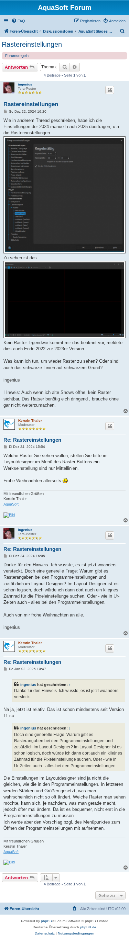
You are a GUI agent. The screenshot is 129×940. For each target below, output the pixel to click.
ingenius (25, 84)
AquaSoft (11, 504)
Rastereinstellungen (32, 44)
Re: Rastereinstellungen (32, 440)
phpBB (46, 921)
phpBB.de (88, 927)
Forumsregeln (17, 56)
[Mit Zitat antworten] (109, 90)
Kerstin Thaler (30, 420)
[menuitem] (18, 21)
